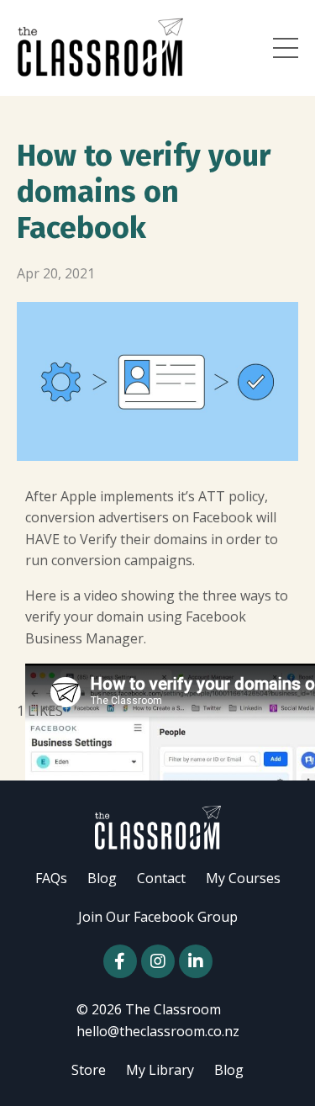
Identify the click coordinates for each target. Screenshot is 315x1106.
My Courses (243, 878)
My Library (160, 1070)
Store (88, 1070)
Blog (102, 878)
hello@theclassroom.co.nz (157, 1031)
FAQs (51, 878)
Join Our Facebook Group (158, 917)
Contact (161, 878)
